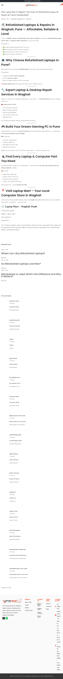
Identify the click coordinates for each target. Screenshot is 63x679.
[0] (61, 5)
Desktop (27, 607)
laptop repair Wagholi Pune (21, 227)
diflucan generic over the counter (17, 415)
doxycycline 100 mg (14, 396)
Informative (28, 19)
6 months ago (12, 303)
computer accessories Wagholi (23, 225)
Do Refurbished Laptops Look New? (21, 263)
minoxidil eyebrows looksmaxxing (17, 549)
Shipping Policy (39, 609)
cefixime (11, 339)
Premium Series (29, 610)
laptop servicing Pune (34, 227)
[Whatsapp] (6, 618)
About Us (48, 603)
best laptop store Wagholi (10, 225)
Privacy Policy (39, 616)
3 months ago (12, 551)
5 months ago (12, 360)
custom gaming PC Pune (48, 225)
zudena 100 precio (13, 454)
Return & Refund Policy (39, 604)
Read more (3, 257)
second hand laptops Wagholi (12, 229)
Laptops (27, 605)
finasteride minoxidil (14, 320)
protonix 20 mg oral (14, 473)
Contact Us (49, 606)
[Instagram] (3, 618)
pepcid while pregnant (14, 530)
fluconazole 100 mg (14, 301)
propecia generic (13, 358)
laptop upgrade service (44, 227)
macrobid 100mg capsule (15, 434)
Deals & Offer (28, 602)
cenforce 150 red (13, 511)
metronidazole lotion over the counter (18, 568)
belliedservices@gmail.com (18, 19)
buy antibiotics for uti (14, 377)
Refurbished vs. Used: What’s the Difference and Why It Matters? (31, 275)
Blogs (47, 609)
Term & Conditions (39, 613)
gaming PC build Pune (9, 227)
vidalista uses (12, 492)
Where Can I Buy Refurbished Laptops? (23, 253)
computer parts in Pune (36, 225)
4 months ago (12, 494)
